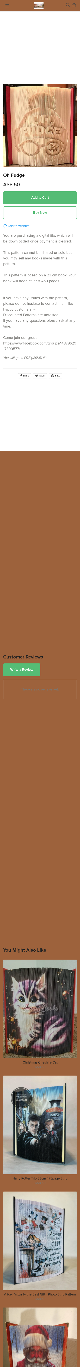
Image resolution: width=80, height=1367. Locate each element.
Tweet (41, 375)
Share (25, 375)
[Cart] (75, 5)
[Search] (68, 5)
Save (57, 375)
